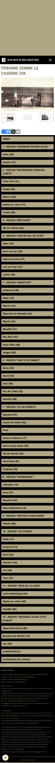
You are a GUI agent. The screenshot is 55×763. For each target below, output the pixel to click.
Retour (27, 117)
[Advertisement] (27, 27)
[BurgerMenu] (50, 60)
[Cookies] (5, 758)
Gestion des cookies (27, 760)
